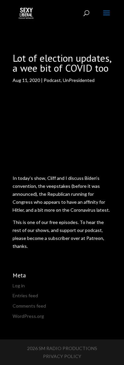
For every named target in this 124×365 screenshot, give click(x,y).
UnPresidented (79, 80)
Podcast (52, 80)
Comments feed (29, 306)
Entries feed (25, 295)
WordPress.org (28, 316)
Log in (19, 285)
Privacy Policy (62, 356)
